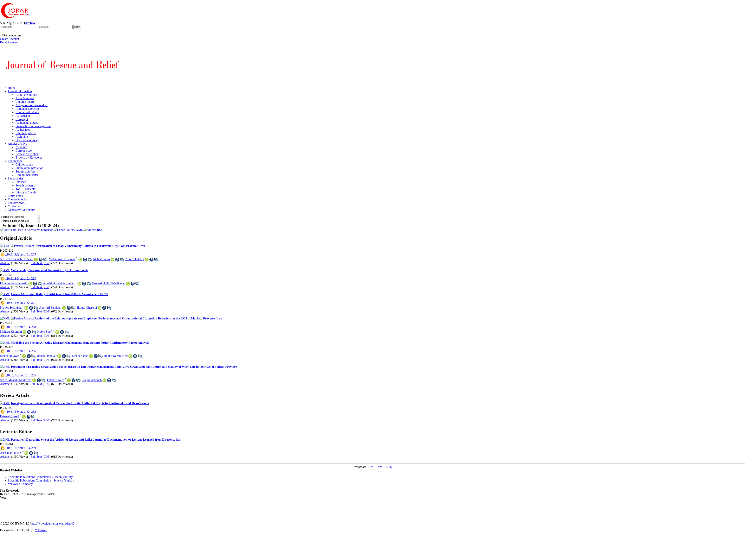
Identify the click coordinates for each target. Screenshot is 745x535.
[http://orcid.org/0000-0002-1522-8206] (147, 259)
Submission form (26, 171)
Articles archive (17, 143)
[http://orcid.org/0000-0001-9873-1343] (128, 284)
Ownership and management (33, 126)
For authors (15, 161)
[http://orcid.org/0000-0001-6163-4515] (69, 380)
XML (380, 467)
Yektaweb (41, 530)
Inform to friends (26, 192)
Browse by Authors (27, 154)
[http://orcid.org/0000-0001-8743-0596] (79, 284)
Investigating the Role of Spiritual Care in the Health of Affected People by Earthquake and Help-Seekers (80, 403)
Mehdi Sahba (80, 355)
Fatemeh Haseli (9, 416)
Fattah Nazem (55, 380)
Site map (21, 182)
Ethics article (15, 196)
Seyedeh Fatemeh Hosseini (16, 259)
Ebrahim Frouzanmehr (14, 283)
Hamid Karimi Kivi (116, 355)
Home (11, 87)
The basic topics (18, 199)
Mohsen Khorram (11, 331)
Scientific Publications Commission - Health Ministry (40, 477)
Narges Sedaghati (11, 307)
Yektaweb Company (20, 484)
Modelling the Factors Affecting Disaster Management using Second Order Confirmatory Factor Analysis (80, 342)
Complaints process (27, 108)
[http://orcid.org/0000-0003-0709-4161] (26, 453)
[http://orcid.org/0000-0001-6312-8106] (91, 356)
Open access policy (27, 140)
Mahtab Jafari (101, 259)
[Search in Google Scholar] (40, 259)
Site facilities (15, 178)
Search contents (25, 185)
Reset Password (9, 42)
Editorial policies (26, 133)
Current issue (24, 150)
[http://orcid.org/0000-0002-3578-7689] (57, 332)
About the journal (26, 94)
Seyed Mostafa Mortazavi (15, 380)
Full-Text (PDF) (40, 263)
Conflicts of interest (27, 112)
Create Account (9, 39)
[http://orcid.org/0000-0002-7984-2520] (59, 356)
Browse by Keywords (29, 157)
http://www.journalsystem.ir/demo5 (52, 523)
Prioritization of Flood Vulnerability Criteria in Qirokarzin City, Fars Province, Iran (90, 246)
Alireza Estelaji (134, 259)
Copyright (22, 119)
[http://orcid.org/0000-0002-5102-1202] (24, 332)
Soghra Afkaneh (92, 380)
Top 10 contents (25, 189)
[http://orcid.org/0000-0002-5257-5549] (130, 356)
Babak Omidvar (46, 355)
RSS (389, 467)
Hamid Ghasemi (87, 307)
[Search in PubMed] (45, 259)
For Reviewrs (16, 203)
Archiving (22, 136)
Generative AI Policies (21, 209)
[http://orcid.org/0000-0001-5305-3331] (99, 308)
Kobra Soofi (44, 331)
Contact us (14, 206)
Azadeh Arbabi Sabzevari (58, 283)
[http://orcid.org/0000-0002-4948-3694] (104, 380)
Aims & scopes (25, 98)
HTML (370, 467)
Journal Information (20, 91)
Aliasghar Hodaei (11, 452)
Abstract (5, 263)
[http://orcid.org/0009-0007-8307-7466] (30, 284)
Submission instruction (29, 168)
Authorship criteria (27, 122)
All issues (21, 147)
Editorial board (25, 101)
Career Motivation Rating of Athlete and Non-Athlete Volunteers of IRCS (59, 294)
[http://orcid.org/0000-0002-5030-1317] (24, 356)
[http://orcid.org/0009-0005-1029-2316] (36, 259)
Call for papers (25, 164)
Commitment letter (27, 175)
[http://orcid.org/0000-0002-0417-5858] (64, 308)
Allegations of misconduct (32, 105)
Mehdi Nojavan (9, 355)
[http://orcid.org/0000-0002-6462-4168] (34, 380)
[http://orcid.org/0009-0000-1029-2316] (112, 259)
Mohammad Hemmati (62, 259)
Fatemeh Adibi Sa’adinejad (108, 283)
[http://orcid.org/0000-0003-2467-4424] (80, 259)
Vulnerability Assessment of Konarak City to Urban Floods (49, 270)
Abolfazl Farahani (50, 307)
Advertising (23, 115)
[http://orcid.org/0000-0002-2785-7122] (24, 417)
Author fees (23, 129)
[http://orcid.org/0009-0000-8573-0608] (26, 308)
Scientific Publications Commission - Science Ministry (41, 480)
